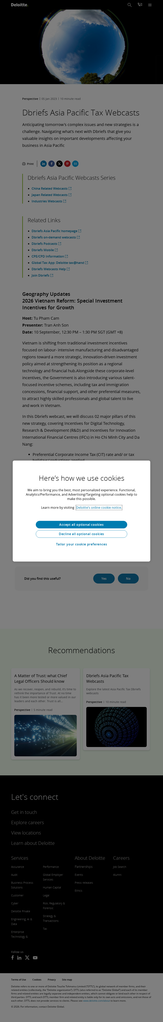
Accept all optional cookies (81, 524)
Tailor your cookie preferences (81, 544)
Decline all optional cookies (81, 534)
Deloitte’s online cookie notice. (99, 507)
